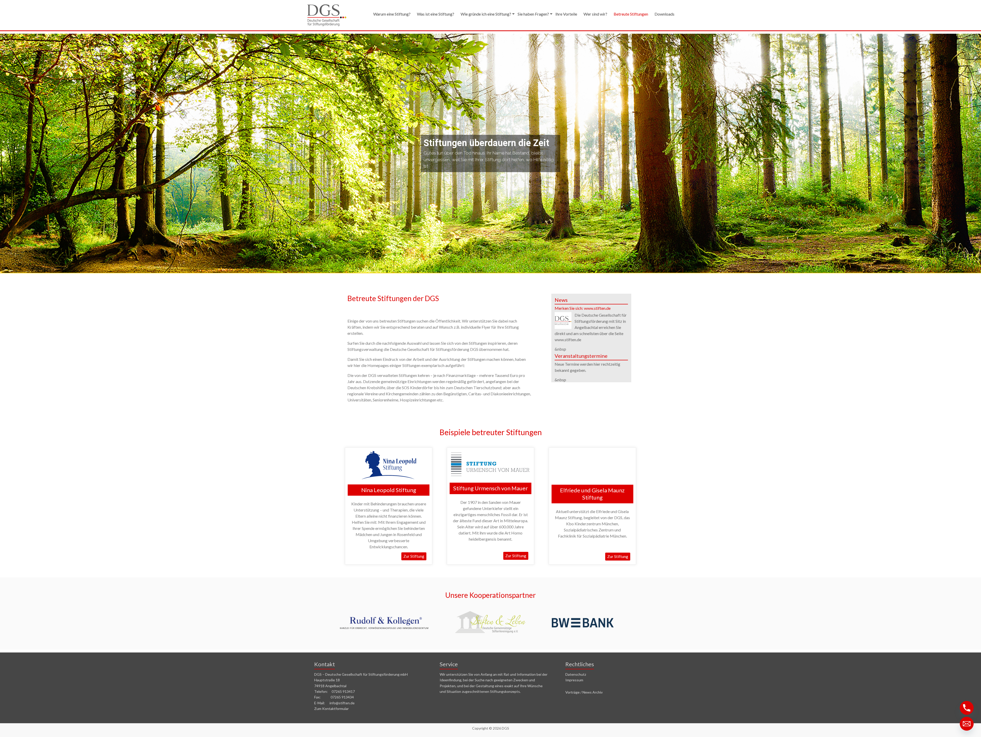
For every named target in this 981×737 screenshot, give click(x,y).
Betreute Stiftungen (631, 13)
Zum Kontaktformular (331, 708)
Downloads (664, 13)
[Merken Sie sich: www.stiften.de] (563, 314)
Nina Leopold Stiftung (388, 489)
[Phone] (967, 708)
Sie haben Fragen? (533, 13)
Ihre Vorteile (566, 13)
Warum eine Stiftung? (392, 13)
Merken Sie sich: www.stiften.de (583, 308)
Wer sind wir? (595, 13)
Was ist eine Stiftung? (435, 13)
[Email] (967, 724)
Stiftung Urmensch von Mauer (490, 488)
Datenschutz (575, 674)
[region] (490, 153)
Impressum (574, 680)
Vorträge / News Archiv (584, 692)
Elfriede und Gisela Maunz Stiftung (592, 494)
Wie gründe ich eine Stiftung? (486, 13)
